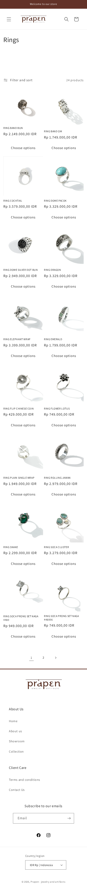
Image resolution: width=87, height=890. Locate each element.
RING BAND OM (53, 131)
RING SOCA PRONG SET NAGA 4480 (20, 618)
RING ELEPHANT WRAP (17, 339)
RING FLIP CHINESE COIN (18, 408)
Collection (16, 751)
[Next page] (55, 658)
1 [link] (31, 657)
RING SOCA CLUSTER (56, 547)
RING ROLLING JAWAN (57, 477)
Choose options (23, 148)
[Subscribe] (69, 818)
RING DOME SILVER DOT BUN (20, 269)
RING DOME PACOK (55, 200)
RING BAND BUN (13, 128)
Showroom (17, 741)
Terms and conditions (24, 780)
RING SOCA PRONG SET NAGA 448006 (61, 617)
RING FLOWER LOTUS (57, 408)
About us (15, 731)
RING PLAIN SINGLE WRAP (18, 477)
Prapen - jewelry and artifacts (48, 881)
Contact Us (17, 790)
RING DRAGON (52, 269)
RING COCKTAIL (12, 200)
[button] (9, 19)
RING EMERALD (53, 339)
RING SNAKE (10, 547)
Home (13, 721)
